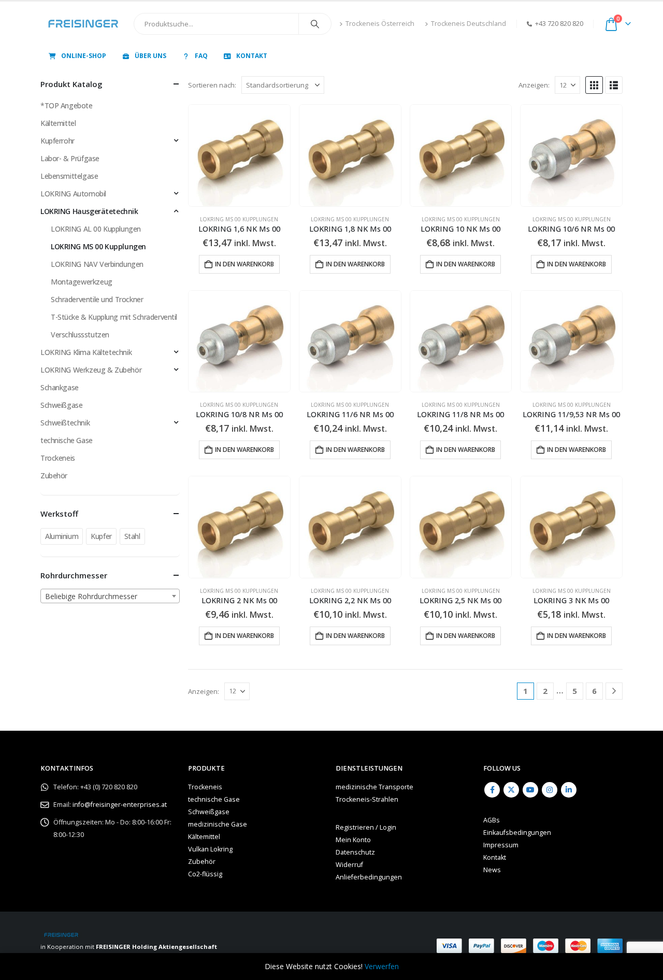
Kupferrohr (57, 141)
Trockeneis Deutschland (468, 23)
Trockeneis (57, 458)
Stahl (132, 536)
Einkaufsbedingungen (517, 832)
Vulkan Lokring (210, 849)
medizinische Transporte (374, 787)
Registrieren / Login (366, 827)
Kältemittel (58, 123)
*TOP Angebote (66, 105)
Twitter (511, 790)
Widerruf (349, 864)
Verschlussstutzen (80, 334)
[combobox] (110, 596)
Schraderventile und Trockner (97, 299)
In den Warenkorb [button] (244, 264)
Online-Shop (83, 55)
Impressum (500, 845)
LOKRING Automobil (73, 193)
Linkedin (568, 790)
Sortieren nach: (212, 85)
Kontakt (251, 55)
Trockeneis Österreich (379, 23)
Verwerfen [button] (382, 966)
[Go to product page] (239, 155)
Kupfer (101, 536)
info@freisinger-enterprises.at (120, 804)
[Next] (614, 691)
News (492, 869)
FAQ (201, 55)
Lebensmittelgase (69, 176)
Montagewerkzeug (81, 282)
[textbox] (110, 596)
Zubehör (53, 475)
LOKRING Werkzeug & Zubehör (90, 370)
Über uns (150, 55)
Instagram (549, 790)
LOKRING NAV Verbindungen (97, 264)
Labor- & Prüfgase (69, 158)
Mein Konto (353, 839)
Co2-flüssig (205, 874)
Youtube (530, 790)
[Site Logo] (83, 24)
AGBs (491, 820)
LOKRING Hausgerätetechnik (89, 211)
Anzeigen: (534, 85)
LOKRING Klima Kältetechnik (86, 352)
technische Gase (66, 440)
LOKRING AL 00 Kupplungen (96, 229)
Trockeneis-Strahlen (367, 799)
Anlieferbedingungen (369, 877)
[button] (594, 85)
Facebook (492, 790)
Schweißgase (61, 405)
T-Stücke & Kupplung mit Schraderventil (114, 317)
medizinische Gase (217, 824)
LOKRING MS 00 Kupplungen (239, 219)
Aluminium (61, 536)
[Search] (315, 23)
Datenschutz (355, 852)
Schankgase (59, 387)
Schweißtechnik (65, 423)
